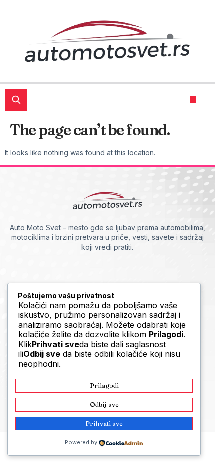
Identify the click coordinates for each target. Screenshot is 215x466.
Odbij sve (104, 404)
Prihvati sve (104, 424)
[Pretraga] (16, 100)
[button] (193, 99)
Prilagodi (104, 386)
